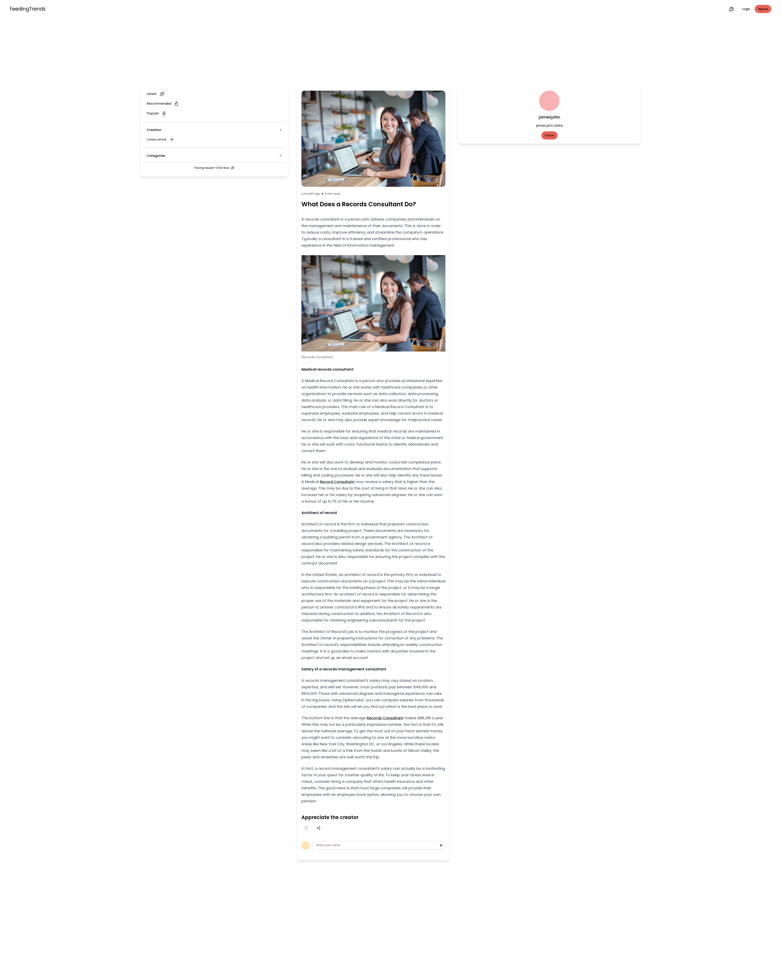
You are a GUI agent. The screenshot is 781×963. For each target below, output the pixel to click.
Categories (156, 155)
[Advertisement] (390, 51)
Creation (154, 129)
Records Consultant (385, 717)
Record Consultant (337, 481)
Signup (763, 9)
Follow (549, 135)
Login (746, 9)
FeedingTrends (28, 9)
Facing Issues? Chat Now (211, 168)
